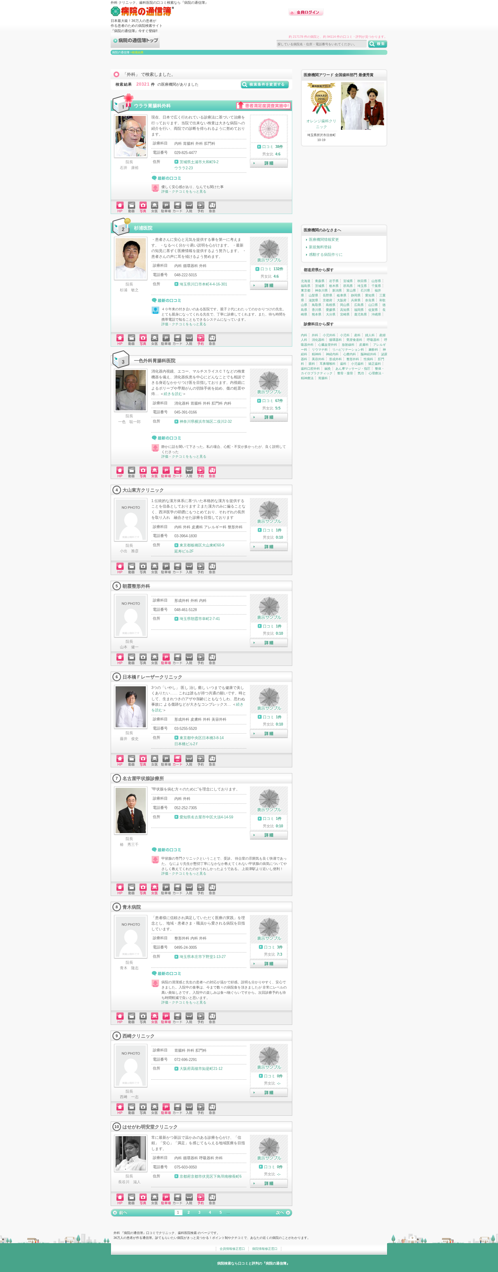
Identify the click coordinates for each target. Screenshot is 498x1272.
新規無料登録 (320, 247)
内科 (304, 335)
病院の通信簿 (120, 52)
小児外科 (329, 335)
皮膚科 (364, 344)
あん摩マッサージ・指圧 (352, 368)
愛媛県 (330, 309)
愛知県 (370, 295)
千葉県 (376, 286)
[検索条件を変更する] (265, 86)
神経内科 (332, 354)
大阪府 (341, 300)
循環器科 (335, 339)
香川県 (316, 309)
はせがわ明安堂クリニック (150, 1126)
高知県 (345, 309)
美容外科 (318, 359)
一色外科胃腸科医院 (155, 360)
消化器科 (318, 339)
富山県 (351, 290)
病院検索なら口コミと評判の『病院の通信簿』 (253, 1263)
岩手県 (334, 281)
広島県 (359, 305)
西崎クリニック (138, 1035)
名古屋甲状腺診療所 (143, 778)
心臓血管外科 (327, 344)
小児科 (345, 335)
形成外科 (335, 359)
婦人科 (370, 335)
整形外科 (352, 359)
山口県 (373, 305)
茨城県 (320, 286)
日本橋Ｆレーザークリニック (152, 676)
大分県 (330, 314)
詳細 (269, 163)
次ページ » (283, 1212)
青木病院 (131, 907)
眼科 (312, 363)
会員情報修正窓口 (232, 1248)
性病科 (368, 359)
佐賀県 (373, 309)
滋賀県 (313, 300)
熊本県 (316, 314)
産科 (357, 335)
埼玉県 (362, 286)
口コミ (267, 146)
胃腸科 (323, 378)
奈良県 (370, 300)
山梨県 (313, 295)
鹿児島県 (360, 314)
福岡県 (359, 309)
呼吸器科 (373, 339)
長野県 (327, 295)
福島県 (305, 286)
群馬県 (348, 286)
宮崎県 (345, 314)
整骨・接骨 (345, 373)
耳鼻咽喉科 (327, 363)
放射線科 (348, 344)
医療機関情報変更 (324, 239)
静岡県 (356, 295)
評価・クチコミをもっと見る (183, 191)
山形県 (376, 281)
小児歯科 (357, 363)
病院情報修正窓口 (265, 1248)
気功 (361, 373)
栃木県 (334, 286)
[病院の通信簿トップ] (135, 45)
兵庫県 (356, 300)
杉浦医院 (143, 227)
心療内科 (349, 354)
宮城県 (348, 281)
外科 (315, 335)
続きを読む (173, 394)
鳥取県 (316, 305)
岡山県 (345, 305)
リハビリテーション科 (348, 349)
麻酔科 (373, 349)
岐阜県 (341, 295)
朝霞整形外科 (136, 586)
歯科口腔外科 (310, 368)
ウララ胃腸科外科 (152, 105)
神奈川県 (321, 290)
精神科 (316, 354)
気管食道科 (354, 339)
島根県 (330, 305)
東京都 (305, 290)
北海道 (305, 281)
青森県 (320, 281)
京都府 (327, 300)
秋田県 (362, 281)
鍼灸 (328, 368)
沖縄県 (376, 314)
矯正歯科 (374, 363)
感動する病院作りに (326, 254)
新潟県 (337, 290)
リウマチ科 (320, 349)
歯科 (343, 363)
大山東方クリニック (143, 490)
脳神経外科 (368, 354)
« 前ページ (119, 1212)
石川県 (365, 290)
